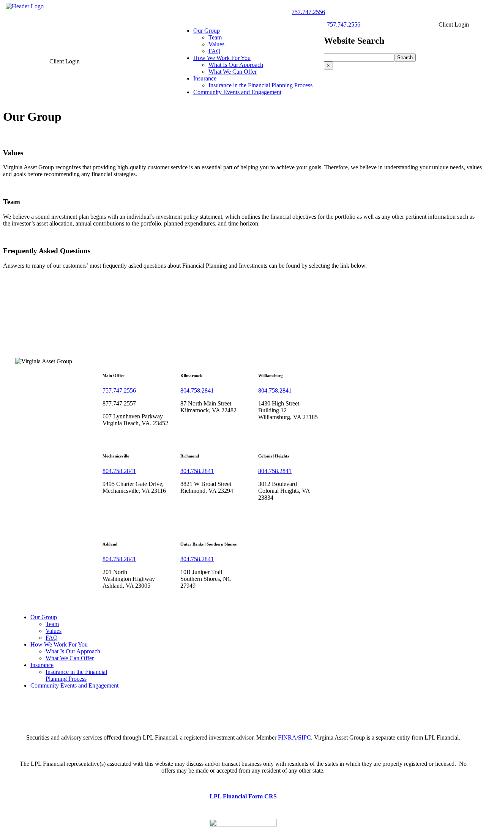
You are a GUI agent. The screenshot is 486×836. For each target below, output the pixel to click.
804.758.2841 (197, 390)
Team (215, 37)
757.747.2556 (308, 12)
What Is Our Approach (235, 65)
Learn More (17, 187)
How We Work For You (222, 58)
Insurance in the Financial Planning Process (260, 85)
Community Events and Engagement (237, 92)
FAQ (214, 51)
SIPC (304, 737)
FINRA (287, 737)
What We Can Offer (232, 71)
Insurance (204, 78)
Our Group (206, 30)
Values (216, 44)
